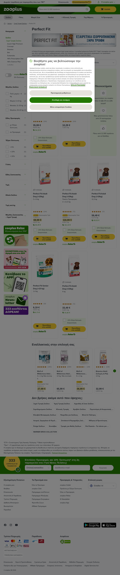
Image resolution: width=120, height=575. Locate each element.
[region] (61, 85)
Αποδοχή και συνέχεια (61, 100)
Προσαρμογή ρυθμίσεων (61, 93)
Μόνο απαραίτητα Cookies (61, 107)
